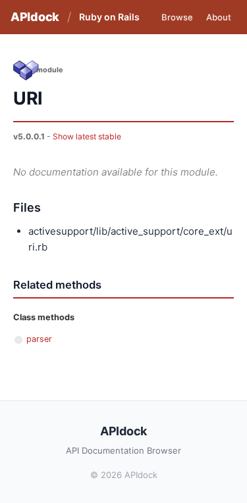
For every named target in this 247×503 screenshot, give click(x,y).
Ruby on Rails (109, 16)
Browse (177, 17)
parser (39, 339)
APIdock (35, 17)
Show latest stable (87, 136)
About (218, 17)
